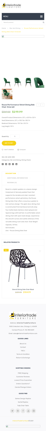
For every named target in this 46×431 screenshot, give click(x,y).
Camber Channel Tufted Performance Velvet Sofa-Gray (38, 105)
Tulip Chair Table (23, 405)
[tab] (11, 173)
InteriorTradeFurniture (21, 421)
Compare (23, 291)
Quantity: (5, 136)
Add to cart (9, 143)
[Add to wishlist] (40, 251)
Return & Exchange (23, 358)
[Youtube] (28, 411)
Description (10, 173)
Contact (23, 347)
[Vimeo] (33, 411)
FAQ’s (23, 351)
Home (4, 28)
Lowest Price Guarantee (23, 380)
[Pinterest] (9, 164)
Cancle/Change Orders (23, 387)
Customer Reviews (23, 377)
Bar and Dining (15, 28)
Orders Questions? (23, 384)
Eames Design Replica (23, 398)
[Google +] (13, 164)
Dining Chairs (26, 160)
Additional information (17, 178)
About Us (23, 343)
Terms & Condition (23, 354)
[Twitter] (6, 164)
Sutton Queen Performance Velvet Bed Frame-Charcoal (42, 105)
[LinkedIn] (16, 164)
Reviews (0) (12, 182)
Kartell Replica (23, 402)
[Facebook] (3, 164)
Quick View (28, 291)
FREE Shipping (23, 373)
